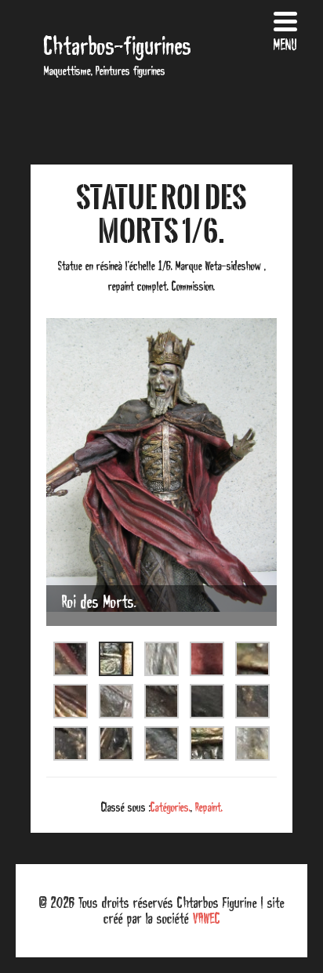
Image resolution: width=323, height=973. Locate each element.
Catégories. (171, 807)
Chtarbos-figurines (117, 46)
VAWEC (206, 918)
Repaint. (209, 807)
